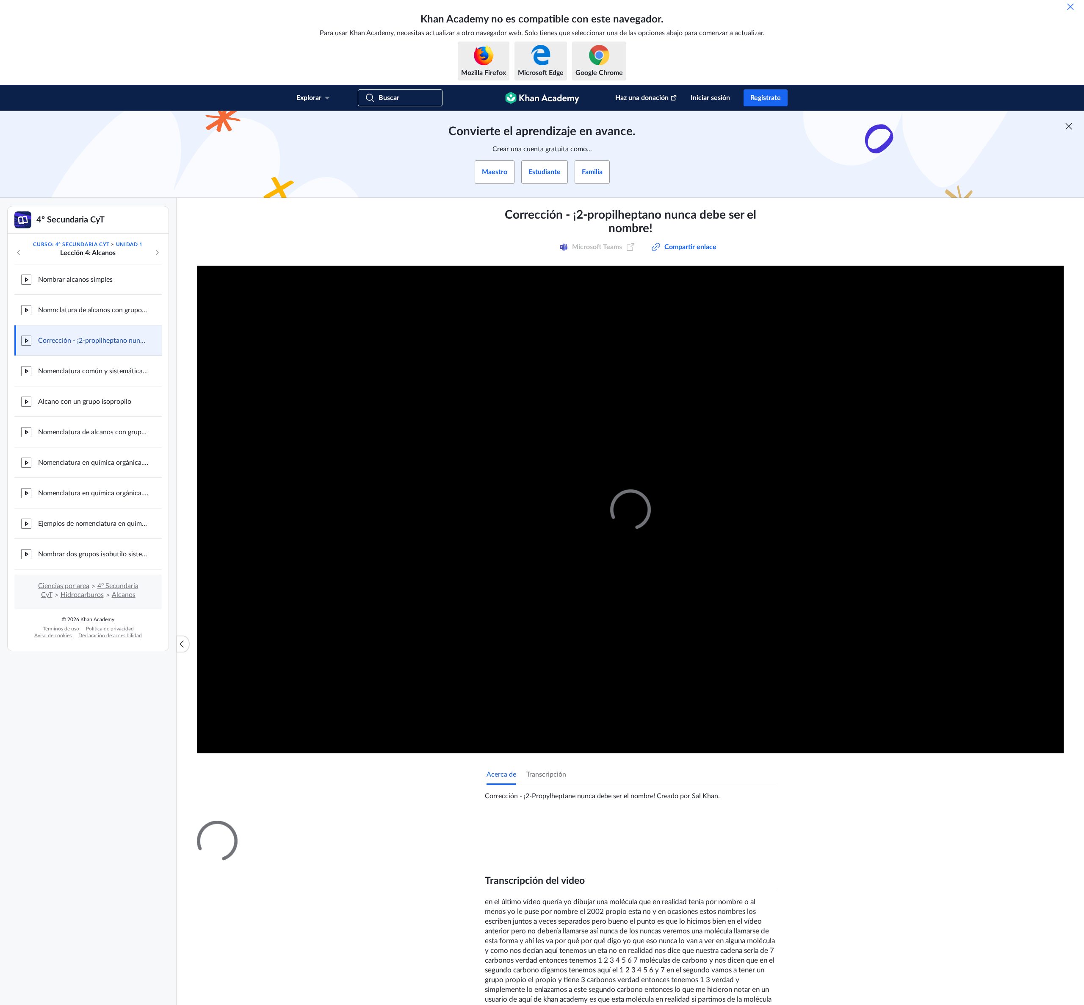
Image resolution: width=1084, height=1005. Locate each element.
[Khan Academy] (542, 98)
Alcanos (124, 594)
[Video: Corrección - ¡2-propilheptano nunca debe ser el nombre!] (630, 509)
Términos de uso (61, 628)
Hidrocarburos (82, 594)
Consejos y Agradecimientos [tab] (577, 828)
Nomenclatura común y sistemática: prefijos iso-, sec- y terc (93, 371)
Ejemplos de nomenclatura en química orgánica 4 (93, 523)
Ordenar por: (670, 928)
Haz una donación (642, 97)
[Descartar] (1070, 7)
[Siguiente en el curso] (157, 252)
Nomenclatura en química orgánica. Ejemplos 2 (93, 462)
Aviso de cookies (53, 635)
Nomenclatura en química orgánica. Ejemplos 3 (93, 493)
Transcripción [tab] (546, 774)
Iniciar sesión (710, 97)
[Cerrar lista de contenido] (183, 644)
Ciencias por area (63, 586)
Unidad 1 (129, 244)
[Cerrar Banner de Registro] (1068, 126)
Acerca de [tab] (501, 774)
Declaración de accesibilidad (110, 635)
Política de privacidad (110, 628)
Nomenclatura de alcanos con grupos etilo (93, 432)
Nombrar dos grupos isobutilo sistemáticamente (93, 554)
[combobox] (730, 928)
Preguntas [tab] (510, 828)
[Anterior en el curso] (19, 252)
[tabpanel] (630, 792)
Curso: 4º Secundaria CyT (71, 244)
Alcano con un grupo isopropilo (84, 401)
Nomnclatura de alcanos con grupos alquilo (93, 310)
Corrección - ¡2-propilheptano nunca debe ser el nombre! (93, 340)
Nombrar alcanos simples (75, 279)
